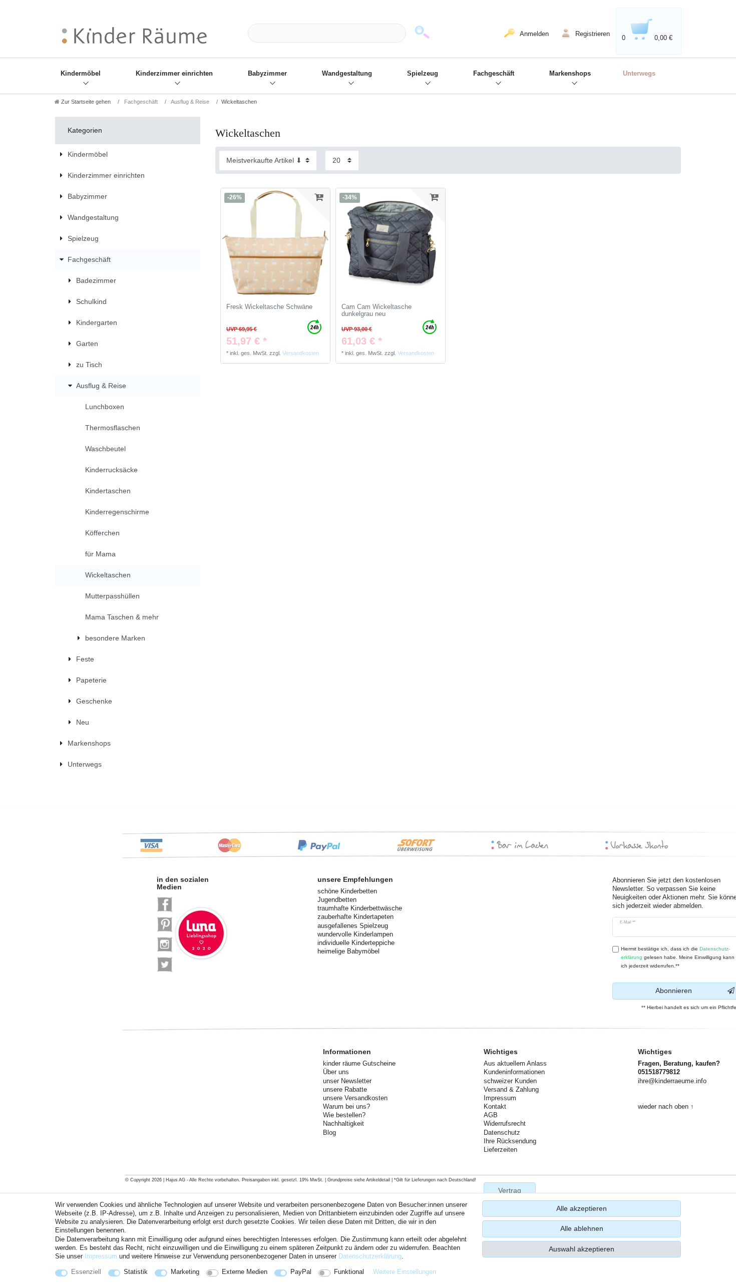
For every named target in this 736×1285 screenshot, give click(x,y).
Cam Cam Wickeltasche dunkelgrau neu (376, 310)
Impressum (101, 1256)
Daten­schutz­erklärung (370, 1256)
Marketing (185, 1271)
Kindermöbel (81, 73)
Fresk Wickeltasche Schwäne (269, 306)
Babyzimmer (267, 73)
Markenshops (570, 73)
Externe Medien (244, 1271)
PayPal (300, 1271)
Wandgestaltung (347, 73)
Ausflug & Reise (189, 102)
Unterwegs (639, 73)
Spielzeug (422, 73)
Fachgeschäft (493, 73)
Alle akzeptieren (581, 1208)
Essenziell (86, 1271)
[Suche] (422, 33)
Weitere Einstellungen (404, 1271)
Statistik (136, 1271)
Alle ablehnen (581, 1228)
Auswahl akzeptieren (581, 1249)
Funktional (349, 1271)
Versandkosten (300, 353)
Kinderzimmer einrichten (174, 73)
